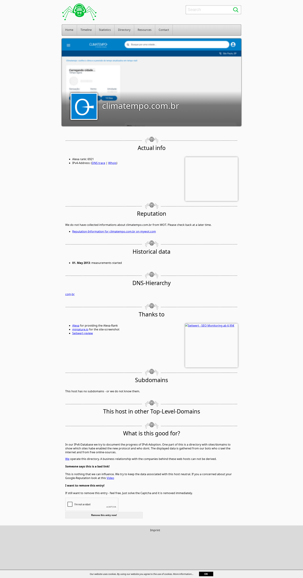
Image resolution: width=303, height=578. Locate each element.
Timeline (86, 30)
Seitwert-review (82, 333)
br (73, 294)
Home (69, 30)
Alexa (75, 325)
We (67, 459)
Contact (164, 30)
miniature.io (80, 329)
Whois (112, 163)
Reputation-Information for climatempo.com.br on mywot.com (114, 231)
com (68, 294)
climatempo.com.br (140, 105)
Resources (145, 30)
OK (206, 574)
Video (110, 478)
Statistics (105, 30)
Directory (124, 30)
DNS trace (98, 163)
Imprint (155, 530)
